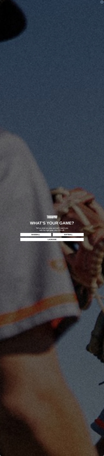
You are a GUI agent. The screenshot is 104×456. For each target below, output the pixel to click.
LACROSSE (52, 239)
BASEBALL (35, 234)
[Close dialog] (102, 2)
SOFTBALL (68, 234)
